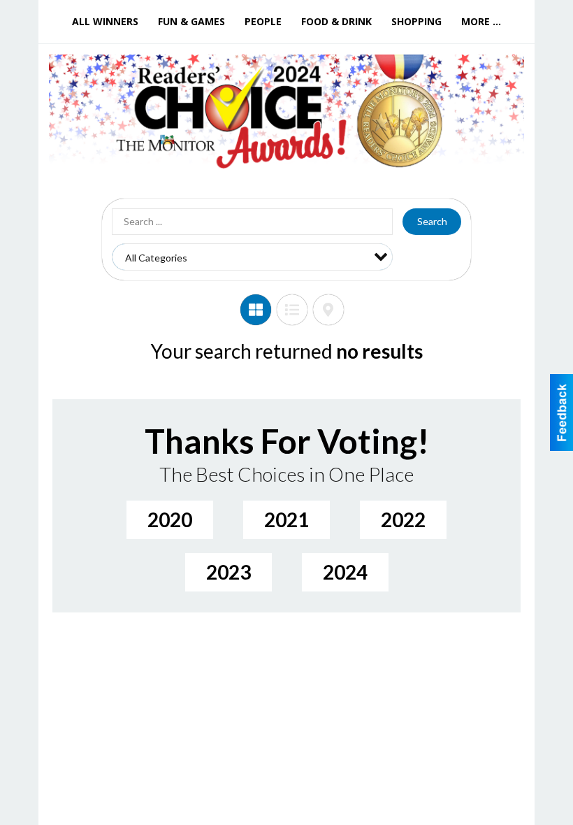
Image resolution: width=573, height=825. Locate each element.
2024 (345, 572)
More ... (481, 21)
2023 (228, 572)
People (263, 21)
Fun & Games (191, 21)
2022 (403, 519)
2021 (286, 519)
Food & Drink (336, 21)
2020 (169, 519)
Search (432, 221)
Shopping (416, 21)
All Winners (105, 21)
